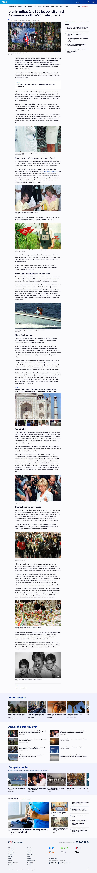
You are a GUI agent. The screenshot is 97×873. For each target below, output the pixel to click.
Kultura (61, 6)
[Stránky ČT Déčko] (51, 852)
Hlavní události (12, 6)
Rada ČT (29, 856)
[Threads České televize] (88, 842)
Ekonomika (46, 6)
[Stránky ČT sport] (64, 847)
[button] (34, 37)
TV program (11, 847)
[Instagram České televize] (77, 842)
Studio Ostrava (30, 854)
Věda (56, 6)
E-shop (10, 860)
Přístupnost (32, 870)
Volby (25, 6)
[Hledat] (89, 2)
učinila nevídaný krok (50, 171)
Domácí (30, 6)
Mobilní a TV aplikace (13, 862)
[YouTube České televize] (82, 842)
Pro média (29, 847)
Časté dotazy (30, 862)
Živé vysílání (11, 850)
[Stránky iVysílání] (78, 847)
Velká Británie (23, 688)
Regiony (40, 6)
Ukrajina (20, 6)
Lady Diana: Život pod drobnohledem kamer (17, 52)
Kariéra (29, 858)
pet (9, 19)
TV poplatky (11, 852)
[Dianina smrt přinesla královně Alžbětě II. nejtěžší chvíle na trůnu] (38, 613)
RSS (88, 870)
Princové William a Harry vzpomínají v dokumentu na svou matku (28, 679)
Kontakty (29, 864)
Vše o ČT (10, 864)
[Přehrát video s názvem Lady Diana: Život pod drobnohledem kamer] (35, 36)
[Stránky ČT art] (63, 852)
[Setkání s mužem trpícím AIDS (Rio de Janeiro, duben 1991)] (38, 198)
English (18, 870)
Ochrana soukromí (25, 870)
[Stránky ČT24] (51, 847)
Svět (35, 6)
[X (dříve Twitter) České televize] (85, 842)
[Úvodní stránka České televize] (15, 842)
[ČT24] (4, 2)
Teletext (10, 854)
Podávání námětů (31, 860)
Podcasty (67, 6)
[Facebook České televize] (80, 842)
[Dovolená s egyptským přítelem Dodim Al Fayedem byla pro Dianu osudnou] (38, 316)
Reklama (29, 850)
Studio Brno (30, 852)
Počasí (52, 6)
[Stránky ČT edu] (77, 852)
